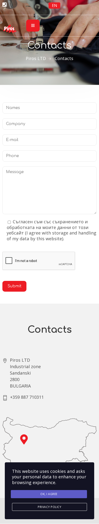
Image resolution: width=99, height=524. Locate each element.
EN (54, 5)
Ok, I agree (48, 494)
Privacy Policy (49, 507)
